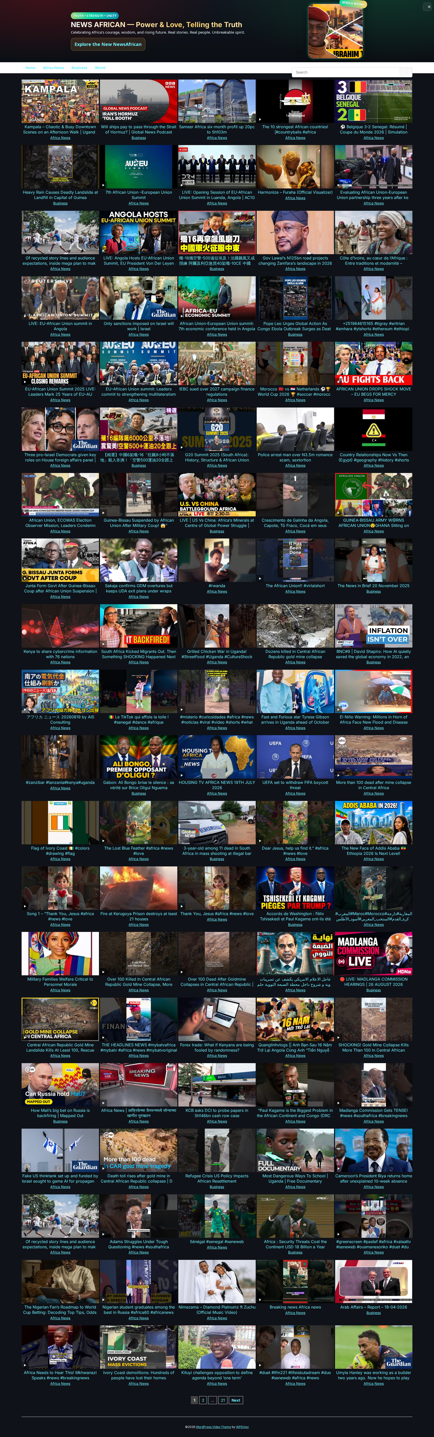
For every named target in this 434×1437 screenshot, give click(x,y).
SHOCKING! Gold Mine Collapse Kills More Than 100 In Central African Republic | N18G (374, 1050)
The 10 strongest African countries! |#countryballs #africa (295, 129)
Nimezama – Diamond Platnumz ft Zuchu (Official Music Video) (217, 1310)
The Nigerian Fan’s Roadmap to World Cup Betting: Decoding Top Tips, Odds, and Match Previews (60, 1312)
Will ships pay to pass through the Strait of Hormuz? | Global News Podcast (138, 129)
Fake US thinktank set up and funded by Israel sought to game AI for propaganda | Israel (60, 1181)
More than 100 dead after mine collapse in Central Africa (373, 785)
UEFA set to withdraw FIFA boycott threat (295, 785)
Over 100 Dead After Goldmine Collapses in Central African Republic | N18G (217, 984)
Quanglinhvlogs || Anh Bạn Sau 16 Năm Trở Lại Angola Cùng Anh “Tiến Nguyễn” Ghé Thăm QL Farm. (295, 1050)
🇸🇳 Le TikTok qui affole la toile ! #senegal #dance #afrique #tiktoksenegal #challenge (139, 722)
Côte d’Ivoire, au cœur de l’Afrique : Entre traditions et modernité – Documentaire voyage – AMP (374, 263)
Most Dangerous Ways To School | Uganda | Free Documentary (295, 1178)
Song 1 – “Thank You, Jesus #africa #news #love (60, 916)
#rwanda (217, 585)
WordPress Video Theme (213, 1427)
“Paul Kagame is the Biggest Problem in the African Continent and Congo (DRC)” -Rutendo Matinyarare (295, 1115)
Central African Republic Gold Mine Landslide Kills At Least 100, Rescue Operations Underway (60, 1050)
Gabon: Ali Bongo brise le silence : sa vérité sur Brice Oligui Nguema (138, 785)
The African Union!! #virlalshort (295, 585)
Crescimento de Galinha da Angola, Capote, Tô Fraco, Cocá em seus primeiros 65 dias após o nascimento (295, 525)
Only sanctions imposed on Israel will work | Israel (139, 326)
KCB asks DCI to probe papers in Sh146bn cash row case (217, 1113)
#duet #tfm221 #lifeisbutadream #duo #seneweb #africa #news (295, 1375)
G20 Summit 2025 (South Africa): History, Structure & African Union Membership (217, 460)
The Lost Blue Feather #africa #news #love (138, 851)
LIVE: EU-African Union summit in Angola (60, 326)
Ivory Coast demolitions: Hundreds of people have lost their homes (138, 1375)
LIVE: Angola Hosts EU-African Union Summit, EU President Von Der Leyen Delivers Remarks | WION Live (138, 263)
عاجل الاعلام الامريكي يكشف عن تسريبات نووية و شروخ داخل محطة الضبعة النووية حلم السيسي (295, 984)
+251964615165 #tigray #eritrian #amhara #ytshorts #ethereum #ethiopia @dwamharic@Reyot (373, 328)
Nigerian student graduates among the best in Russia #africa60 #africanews (138, 1310)
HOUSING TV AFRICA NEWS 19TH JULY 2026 (217, 785)
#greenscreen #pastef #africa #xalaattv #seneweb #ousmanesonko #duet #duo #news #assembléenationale (373, 1247)
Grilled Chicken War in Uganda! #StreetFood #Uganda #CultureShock (217, 654)
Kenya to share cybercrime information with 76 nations (60, 654)
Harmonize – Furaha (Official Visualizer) (295, 192)
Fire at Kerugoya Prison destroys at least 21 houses (138, 916)
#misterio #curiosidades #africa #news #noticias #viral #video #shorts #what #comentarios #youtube (217, 722)
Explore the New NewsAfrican (108, 44)
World (100, 67)
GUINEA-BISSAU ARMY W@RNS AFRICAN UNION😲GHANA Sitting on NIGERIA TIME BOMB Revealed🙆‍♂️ (374, 525)
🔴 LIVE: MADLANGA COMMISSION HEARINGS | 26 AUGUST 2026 (374, 982)
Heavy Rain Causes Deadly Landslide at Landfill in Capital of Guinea (60, 195)
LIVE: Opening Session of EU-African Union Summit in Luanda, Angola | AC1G (217, 195)
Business (79, 67)
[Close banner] (427, 7)
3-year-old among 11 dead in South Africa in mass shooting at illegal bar (216, 851)
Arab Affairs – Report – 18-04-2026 (373, 1307)
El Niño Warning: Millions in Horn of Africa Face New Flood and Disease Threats (374, 722)
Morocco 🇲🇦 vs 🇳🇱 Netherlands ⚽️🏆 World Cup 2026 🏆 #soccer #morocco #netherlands (295, 394)
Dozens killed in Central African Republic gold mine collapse (295, 654)
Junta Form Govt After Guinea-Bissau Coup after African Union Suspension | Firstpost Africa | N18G (60, 591)
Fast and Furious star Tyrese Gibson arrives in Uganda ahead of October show (295, 722)
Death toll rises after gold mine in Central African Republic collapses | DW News (139, 1181)
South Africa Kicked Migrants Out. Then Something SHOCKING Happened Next (138, 654)
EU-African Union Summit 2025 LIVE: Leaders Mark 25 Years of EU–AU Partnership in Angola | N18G (60, 394)
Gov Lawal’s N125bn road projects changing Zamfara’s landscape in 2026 (295, 260)
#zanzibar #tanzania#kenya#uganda (60, 782)
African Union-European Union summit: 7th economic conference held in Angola (217, 326)
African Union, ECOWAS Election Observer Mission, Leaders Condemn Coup (60, 525)
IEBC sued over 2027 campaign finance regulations (216, 391)
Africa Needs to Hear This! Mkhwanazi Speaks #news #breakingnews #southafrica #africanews (60, 1378)
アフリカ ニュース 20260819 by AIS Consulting (60, 719)
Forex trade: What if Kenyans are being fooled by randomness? (217, 1047)
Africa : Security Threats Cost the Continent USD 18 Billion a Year (295, 1244)
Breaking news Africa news (295, 1307)
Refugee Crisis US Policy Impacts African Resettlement (216, 1178)
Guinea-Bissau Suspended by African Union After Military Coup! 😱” (139, 523)
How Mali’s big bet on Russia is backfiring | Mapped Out (60, 1113)
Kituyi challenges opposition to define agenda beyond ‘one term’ (217, 1375)
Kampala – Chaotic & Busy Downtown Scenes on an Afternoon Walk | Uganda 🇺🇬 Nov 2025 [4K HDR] (60, 132)
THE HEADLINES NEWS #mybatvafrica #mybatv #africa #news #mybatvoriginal (138, 1047)
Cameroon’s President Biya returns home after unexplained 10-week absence (373, 1178)
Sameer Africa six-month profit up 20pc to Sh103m (217, 129)
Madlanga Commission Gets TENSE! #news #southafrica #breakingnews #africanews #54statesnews (373, 1115)
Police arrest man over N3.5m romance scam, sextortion (295, 457)
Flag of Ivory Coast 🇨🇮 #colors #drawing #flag (60, 851)
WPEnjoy (242, 1427)
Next (236, 1400)
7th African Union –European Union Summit (138, 195)
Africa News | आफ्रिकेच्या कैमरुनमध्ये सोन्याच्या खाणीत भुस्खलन (138, 1113)
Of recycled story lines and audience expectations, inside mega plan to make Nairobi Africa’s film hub (60, 263)
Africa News (53, 67)
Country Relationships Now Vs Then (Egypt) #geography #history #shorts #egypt (374, 460)
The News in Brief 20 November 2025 (374, 585)
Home (30, 67)
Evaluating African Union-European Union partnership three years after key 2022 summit (374, 197)
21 (223, 1400)
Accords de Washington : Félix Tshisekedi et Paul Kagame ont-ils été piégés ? (295, 919)
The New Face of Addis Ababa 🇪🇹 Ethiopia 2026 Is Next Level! (374, 851)
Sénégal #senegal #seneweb (217, 1241)
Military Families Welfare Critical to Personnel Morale (60, 982)
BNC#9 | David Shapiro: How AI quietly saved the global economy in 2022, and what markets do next (373, 656)
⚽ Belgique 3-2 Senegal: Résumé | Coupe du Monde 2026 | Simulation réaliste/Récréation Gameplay (373, 132)
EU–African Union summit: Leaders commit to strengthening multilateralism (138, 391)
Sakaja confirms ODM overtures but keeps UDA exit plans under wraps (139, 588)
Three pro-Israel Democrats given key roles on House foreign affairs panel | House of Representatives (60, 460)
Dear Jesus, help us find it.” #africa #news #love (295, 851)
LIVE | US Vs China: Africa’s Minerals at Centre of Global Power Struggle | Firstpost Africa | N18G (217, 525)
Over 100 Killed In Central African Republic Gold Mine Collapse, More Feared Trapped (138, 984)
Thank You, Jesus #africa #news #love (217, 913)
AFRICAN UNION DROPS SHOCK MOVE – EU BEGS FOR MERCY (373, 391)
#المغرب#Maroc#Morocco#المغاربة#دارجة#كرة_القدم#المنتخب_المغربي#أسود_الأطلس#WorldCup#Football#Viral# (373, 919)
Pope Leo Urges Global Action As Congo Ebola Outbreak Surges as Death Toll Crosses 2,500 (295, 328)
